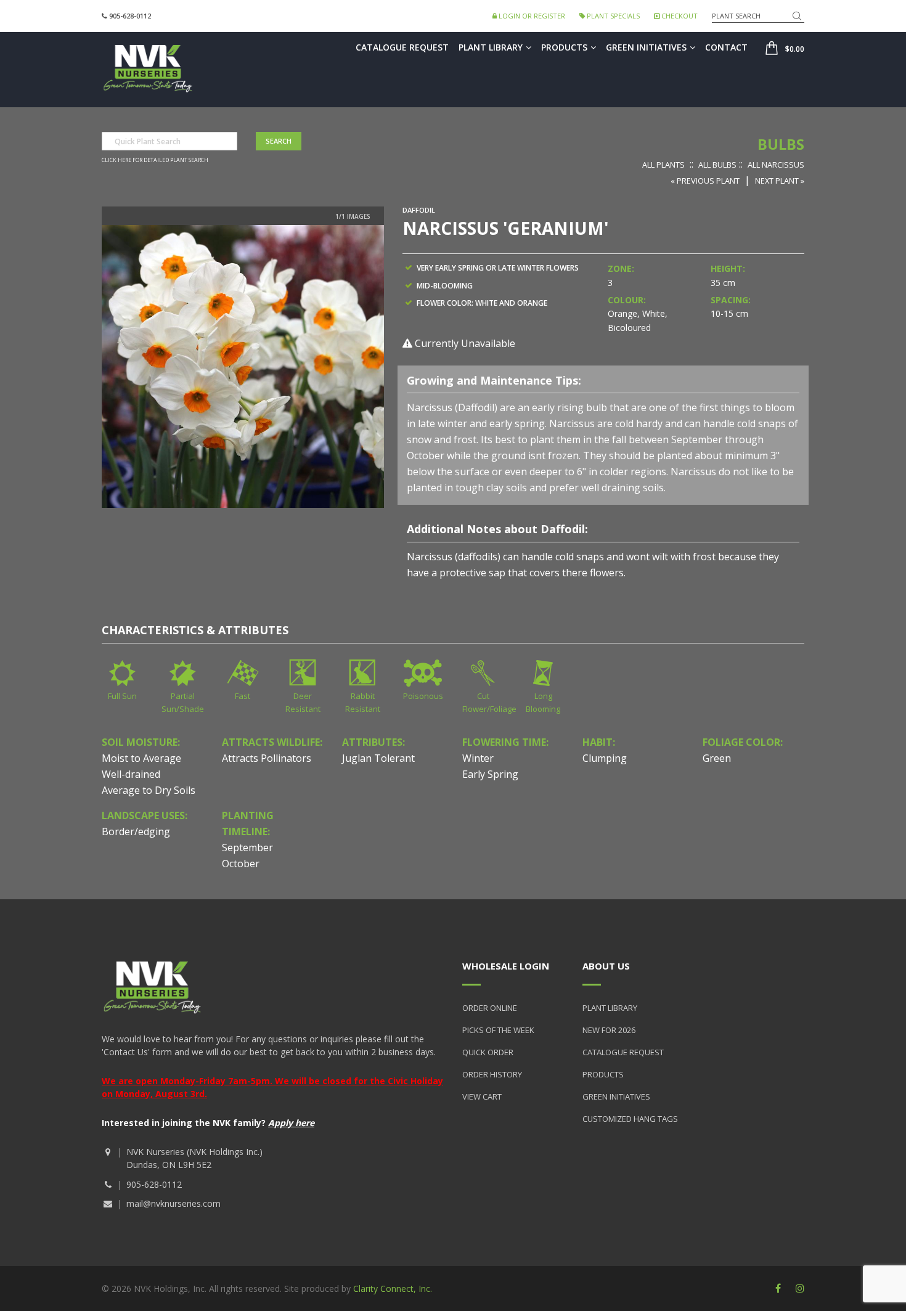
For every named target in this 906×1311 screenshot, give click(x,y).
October (240, 863)
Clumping (604, 758)
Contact (726, 47)
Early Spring (490, 774)
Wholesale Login (505, 966)
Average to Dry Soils (148, 790)
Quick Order (487, 1052)
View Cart (482, 1096)
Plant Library (491, 47)
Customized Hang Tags (630, 1118)
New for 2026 (608, 1029)
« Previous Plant (705, 180)
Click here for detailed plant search (155, 160)
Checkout (678, 15)
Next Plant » (779, 180)
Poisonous (423, 695)
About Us (606, 966)
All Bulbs (717, 164)
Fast (242, 695)
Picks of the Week (498, 1029)
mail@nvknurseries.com (173, 1203)
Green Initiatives (646, 47)
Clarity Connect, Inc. (392, 1288)
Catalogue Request (402, 47)
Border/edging (136, 831)
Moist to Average (141, 758)
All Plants (663, 164)
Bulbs (780, 144)
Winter (478, 758)
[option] (243, 366)
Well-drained (131, 774)
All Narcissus (776, 164)
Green (717, 758)
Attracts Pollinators (266, 758)
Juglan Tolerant (378, 758)
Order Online (489, 1007)
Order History (492, 1074)
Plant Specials (612, 15)
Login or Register (531, 15)
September (247, 847)
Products (564, 47)
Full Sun (122, 695)
